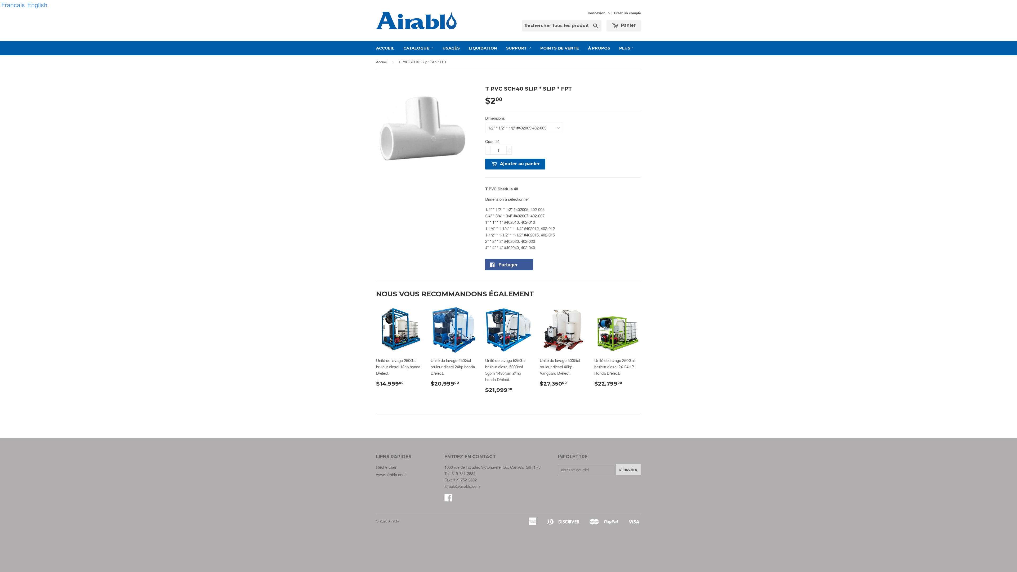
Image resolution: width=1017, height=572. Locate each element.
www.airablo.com (391, 474)
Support (517, 48)
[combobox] (561, 26)
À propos (599, 48)
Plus (624, 48)
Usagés (451, 48)
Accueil (385, 48)
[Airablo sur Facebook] (448, 499)
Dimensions (495, 118)
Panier (628, 25)
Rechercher (386, 467)
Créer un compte (627, 13)
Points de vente (559, 48)
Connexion (596, 13)
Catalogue (416, 48)
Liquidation (483, 48)
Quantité (492, 141)
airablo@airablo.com (462, 486)
